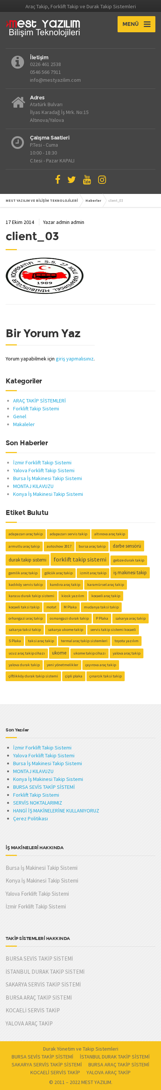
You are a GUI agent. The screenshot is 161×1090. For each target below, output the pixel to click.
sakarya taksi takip (25, 629)
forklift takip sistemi (80, 559)
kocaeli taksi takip (24, 607)
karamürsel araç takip (105, 584)
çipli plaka (73, 676)
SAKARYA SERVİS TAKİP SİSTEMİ (43, 984)
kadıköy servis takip (26, 584)
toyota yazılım (127, 640)
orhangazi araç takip (26, 618)
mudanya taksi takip (101, 607)
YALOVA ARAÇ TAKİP (29, 1023)
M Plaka (70, 607)
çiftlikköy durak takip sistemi (33, 676)
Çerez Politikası (30, 818)
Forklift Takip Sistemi (36, 408)
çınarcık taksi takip (105, 676)
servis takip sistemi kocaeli (113, 629)
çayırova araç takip (100, 664)
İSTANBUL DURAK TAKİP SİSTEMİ (45, 971)
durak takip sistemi (27, 560)
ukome (59, 653)
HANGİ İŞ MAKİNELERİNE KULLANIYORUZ (56, 810)
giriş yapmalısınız (75, 358)
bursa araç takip (92, 546)
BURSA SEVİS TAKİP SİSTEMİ (44, 787)
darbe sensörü (127, 546)
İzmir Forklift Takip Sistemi (42, 462)
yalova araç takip (126, 653)
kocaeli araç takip (105, 595)
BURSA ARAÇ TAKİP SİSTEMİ (39, 997)
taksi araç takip (41, 640)
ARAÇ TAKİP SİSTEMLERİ (39, 400)
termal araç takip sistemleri (84, 640)
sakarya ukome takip (65, 629)
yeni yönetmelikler (62, 664)
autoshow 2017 (59, 546)
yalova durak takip (24, 664)
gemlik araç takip (23, 573)
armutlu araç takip (24, 546)
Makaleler (24, 424)
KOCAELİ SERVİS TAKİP (33, 1010)
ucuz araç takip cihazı (27, 653)
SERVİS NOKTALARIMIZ (37, 802)
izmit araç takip (93, 573)
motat (51, 607)
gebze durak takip (128, 560)
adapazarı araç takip (26, 533)
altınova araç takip (109, 533)
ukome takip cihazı (89, 653)
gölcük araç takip (59, 573)
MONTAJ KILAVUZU (33, 486)
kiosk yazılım (72, 595)
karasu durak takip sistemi (31, 595)
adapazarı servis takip (68, 533)
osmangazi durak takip (69, 618)
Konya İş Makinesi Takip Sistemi (48, 494)
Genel (19, 416)
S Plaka (15, 640)
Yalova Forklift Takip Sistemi (44, 470)
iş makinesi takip (130, 572)
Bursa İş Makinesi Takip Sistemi (47, 478)
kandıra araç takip (65, 584)
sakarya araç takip (130, 618)
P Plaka (102, 618)
